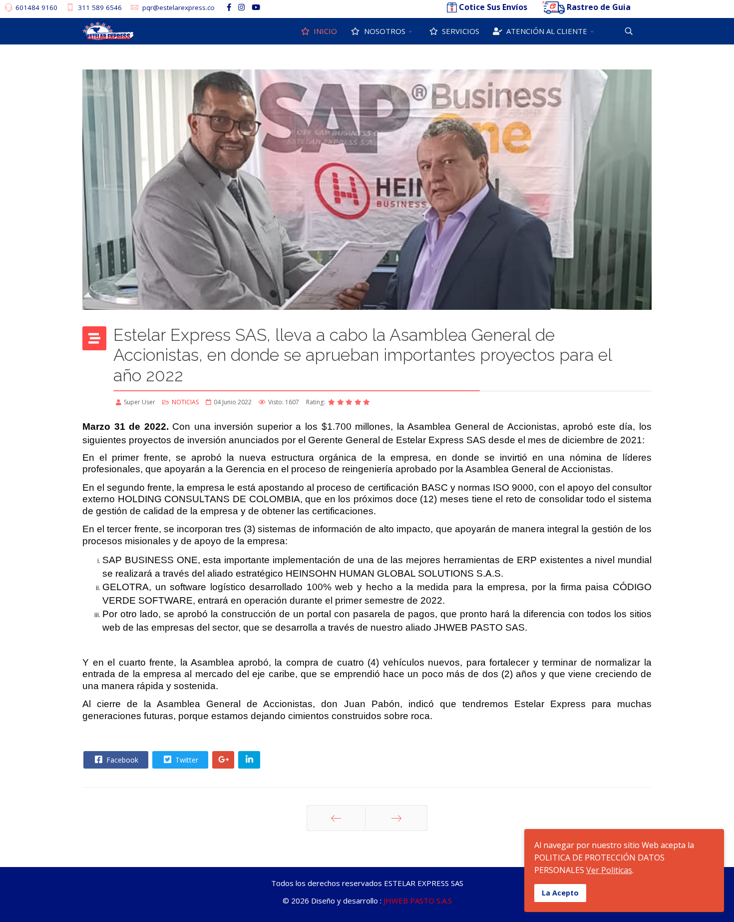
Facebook (121, 760)
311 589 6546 (100, 7)
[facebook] (229, 7)
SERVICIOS (459, 31)
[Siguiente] (396, 818)
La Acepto (560, 893)
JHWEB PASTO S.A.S (417, 901)
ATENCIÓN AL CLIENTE (545, 31)
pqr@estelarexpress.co (178, 7)
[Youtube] (256, 7)
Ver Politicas (609, 870)
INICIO (324, 31)
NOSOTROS (383, 31)
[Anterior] (336, 818)
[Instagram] (241, 7)
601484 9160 (36, 7)
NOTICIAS (185, 402)
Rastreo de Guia (599, 6)
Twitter (185, 760)
